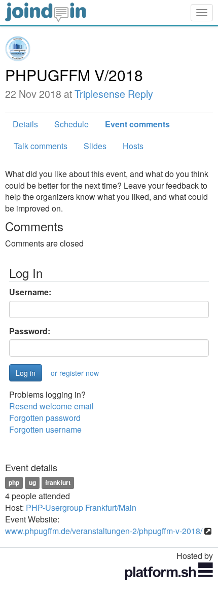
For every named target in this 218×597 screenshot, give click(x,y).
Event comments (137, 124)
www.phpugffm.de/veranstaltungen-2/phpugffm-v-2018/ (103, 531)
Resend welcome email (51, 406)
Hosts (133, 146)
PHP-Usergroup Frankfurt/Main (81, 507)
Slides (95, 146)
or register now (75, 373)
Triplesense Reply (114, 94)
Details (25, 124)
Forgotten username (45, 429)
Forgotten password (45, 418)
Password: (29, 331)
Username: (30, 292)
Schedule (71, 124)
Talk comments (40, 146)
